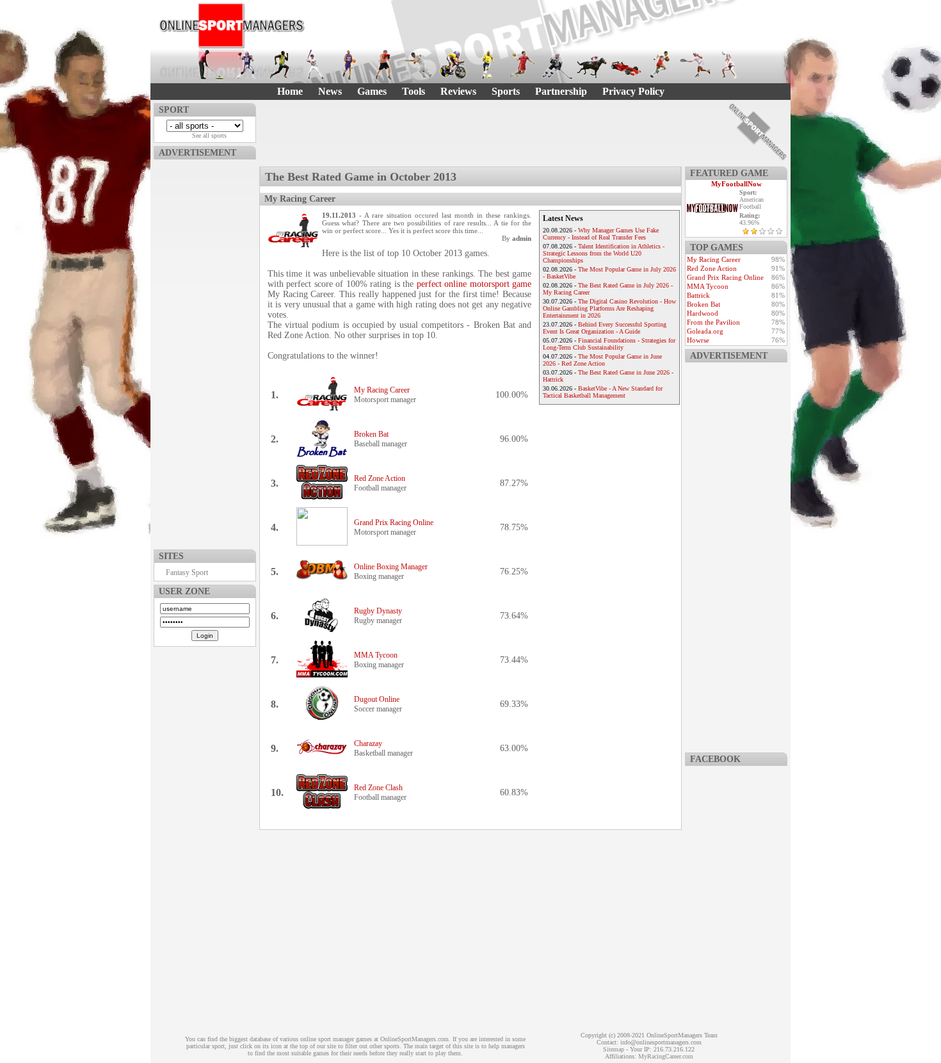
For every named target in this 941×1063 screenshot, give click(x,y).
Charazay (368, 743)
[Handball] (522, 65)
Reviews (458, 91)
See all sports (209, 135)
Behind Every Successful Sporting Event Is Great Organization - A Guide (604, 328)
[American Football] (246, 65)
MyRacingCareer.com (665, 1056)
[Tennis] (695, 65)
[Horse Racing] (591, 65)
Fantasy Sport (187, 572)
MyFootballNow (736, 184)
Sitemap (613, 1049)
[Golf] (211, 65)
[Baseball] (315, 65)
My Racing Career (382, 389)
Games (372, 91)
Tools (413, 91)
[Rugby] (661, 65)
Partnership (561, 91)
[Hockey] (557, 65)
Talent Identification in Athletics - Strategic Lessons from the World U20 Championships (603, 253)
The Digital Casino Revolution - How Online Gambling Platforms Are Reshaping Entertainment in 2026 (609, 308)
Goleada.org (705, 331)
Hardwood (702, 313)
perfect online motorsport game (474, 284)
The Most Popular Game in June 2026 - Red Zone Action (602, 360)
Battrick (698, 295)
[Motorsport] (626, 65)
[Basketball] (350, 65)
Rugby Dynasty (378, 610)
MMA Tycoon (376, 655)
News (330, 91)
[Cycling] (453, 65)
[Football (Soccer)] (488, 65)
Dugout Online (376, 699)
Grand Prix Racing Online (393, 522)
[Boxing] (384, 65)
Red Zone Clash (378, 787)
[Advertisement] (205, 351)
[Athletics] (280, 65)
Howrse (698, 340)
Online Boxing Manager (391, 566)
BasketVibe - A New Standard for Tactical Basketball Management (603, 392)
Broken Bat (371, 434)
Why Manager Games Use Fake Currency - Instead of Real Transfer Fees (601, 234)
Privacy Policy (633, 91)
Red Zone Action (379, 478)
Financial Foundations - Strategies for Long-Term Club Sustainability (609, 344)
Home (290, 91)
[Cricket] (419, 65)
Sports (506, 91)
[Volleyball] (730, 65)
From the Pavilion (713, 322)
